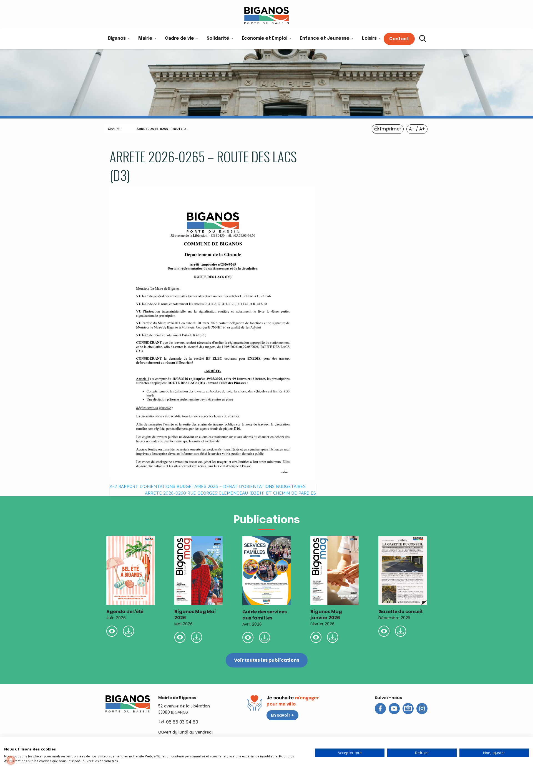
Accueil (114, 129)
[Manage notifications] (10, 760)
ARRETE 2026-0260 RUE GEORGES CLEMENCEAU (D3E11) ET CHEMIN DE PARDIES (230, 492)
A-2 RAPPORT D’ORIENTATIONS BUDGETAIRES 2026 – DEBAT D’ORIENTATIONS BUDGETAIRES (208, 486)
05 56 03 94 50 (182, 722)
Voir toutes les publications (266, 660)
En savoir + (282, 715)
